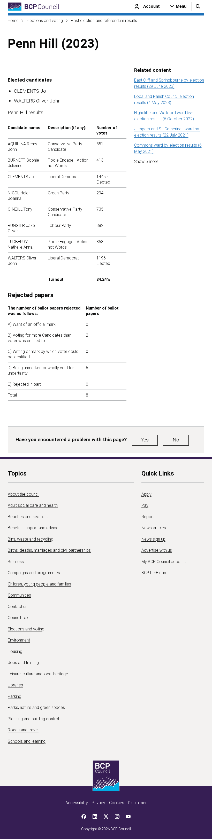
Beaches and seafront (28, 516)
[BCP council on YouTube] (128, 816)
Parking (14, 696)
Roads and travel (23, 729)
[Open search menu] (198, 6)
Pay (144, 505)
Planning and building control (33, 718)
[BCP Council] (33, 6)
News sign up (153, 539)
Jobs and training (23, 662)
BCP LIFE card (154, 572)
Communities (19, 595)
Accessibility (76, 802)
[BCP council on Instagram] (117, 816)
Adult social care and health (33, 505)
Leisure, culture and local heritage (38, 673)
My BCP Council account (163, 561)
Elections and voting (44, 20)
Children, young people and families (39, 584)
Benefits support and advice (33, 527)
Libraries (15, 685)
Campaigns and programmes (34, 572)
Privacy (98, 802)
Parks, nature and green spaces (36, 707)
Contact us (17, 606)
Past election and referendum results (104, 20)
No (176, 440)
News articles (153, 527)
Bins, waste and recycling (30, 539)
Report (147, 516)
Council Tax (18, 617)
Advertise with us (156, 550)
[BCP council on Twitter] (106, 816)
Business (16, 561)
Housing (15, 651)
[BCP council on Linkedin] (95, 816)
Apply (146, 494)
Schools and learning (27, 741)
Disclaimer (137, 802)
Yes (145, 440)
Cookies (116, 802)
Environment (19, 640)
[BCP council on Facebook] (83, 816)
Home (13, 20)
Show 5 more (146, 161)
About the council (23, 494)
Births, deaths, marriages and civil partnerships (49, 550)
